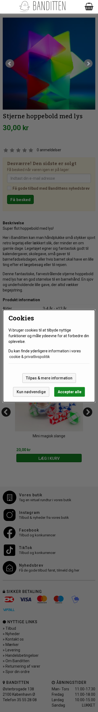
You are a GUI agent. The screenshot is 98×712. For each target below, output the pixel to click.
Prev (9, 63)
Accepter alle (69, 392)
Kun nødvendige (31, 392)
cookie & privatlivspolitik (29, 357)
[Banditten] (42, 6)
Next (88, 63)
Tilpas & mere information (49, 378)
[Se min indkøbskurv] (89, 7)
